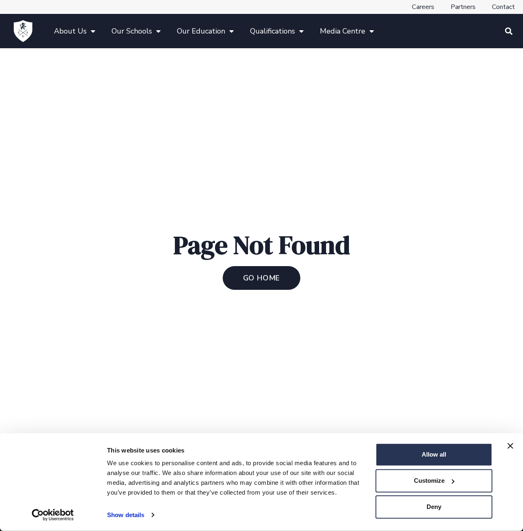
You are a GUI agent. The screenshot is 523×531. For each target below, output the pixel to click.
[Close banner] (510, 446)
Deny (434, 506)
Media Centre (342, 31)
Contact (503, 6)
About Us (70, 31)
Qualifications (272, 31)
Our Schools (132, 31)
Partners (463, 6)
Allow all (434, 454)
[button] (508, 31)
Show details (125, 514)
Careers (423, 6)
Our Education (201, 31)
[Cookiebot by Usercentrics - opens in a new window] (53, 515)
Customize (429, 480)
